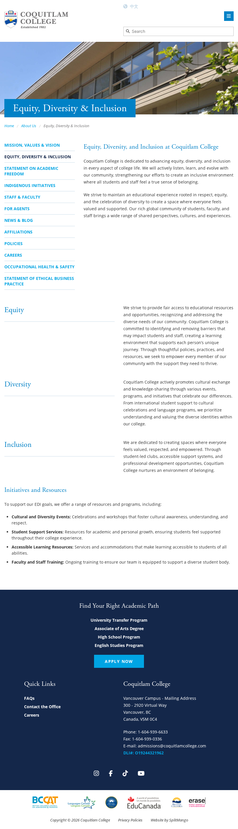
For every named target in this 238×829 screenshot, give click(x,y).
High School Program (119, 637)
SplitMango (178, 820)
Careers (13, 255)
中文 (134, 6)
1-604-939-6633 (153, 732)
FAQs (29, 698)
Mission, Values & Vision (32, 145)
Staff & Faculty (22, 197)
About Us (28, 125)
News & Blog (18, 220)
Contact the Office (42, 706)
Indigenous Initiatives (29, 185)
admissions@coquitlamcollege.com (172, 746)
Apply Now (119, 661)
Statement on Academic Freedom (31, 171)
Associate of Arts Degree (119, 628)
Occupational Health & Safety (39, 266)
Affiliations (18, 232)
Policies (13, 243)
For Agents (17, 208)
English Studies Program (119, 645)
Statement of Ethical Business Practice (39, 281)
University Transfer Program (119, 620)
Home (9, 125)
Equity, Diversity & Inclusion (37, 156)
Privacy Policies (130, 820)
